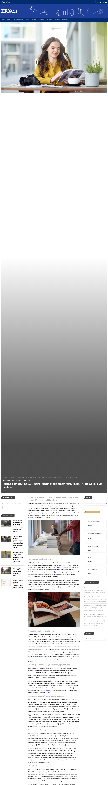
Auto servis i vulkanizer (94, 521)
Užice (27, 20)
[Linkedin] (103, 2)
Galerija (57, 20)
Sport (34, 20)
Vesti (8, 20)
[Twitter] (100, 2)
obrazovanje (47, 690)
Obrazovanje (21, 477)
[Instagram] (98, 2)
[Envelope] (106, 2)
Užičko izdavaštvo (33, 563)
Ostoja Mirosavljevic (10, 490)
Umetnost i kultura (56, 567)
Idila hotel (90, 558)
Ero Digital (65, 20)
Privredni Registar (19, 20)
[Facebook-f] (95, 2)
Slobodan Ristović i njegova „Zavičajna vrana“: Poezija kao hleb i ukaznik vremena (95, 623)
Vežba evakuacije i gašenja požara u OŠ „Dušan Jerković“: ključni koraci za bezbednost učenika (95, 608)
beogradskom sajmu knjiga (49, 572)
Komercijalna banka (93, 546)
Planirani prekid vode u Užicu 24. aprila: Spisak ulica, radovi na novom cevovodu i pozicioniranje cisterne (95, 590)
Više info (90, 525)
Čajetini (41, 726)
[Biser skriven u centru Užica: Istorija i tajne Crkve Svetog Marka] (6, 570)
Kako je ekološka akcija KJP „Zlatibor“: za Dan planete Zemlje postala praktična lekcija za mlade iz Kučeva (95, 599)
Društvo (49, 20)
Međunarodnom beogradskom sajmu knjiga (40, 506)
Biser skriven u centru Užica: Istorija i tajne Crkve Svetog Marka (17, 571)
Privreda (41, 20)
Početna (3, 20)
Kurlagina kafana (92, 569)
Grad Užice (36, 656)
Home (5, 477)
